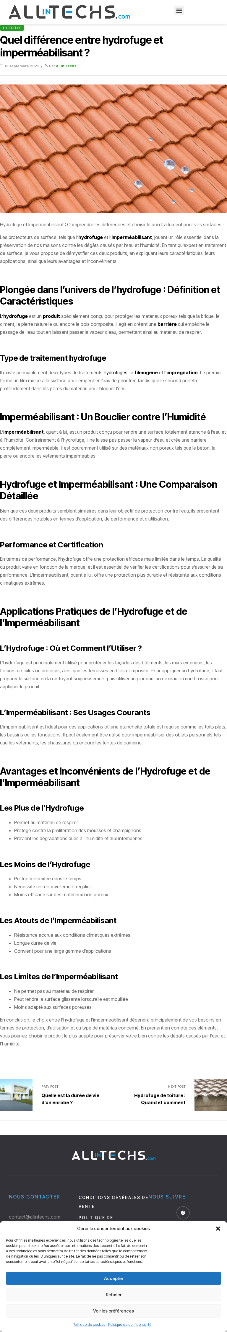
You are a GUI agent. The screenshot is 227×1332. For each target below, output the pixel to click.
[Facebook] (183, 1212)
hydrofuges (115, 372)
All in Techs (66, 66)
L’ (14, 316)
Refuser (113, 1294)
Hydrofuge (12, 28)
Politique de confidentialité (129, 1324)
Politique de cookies (89, 1324)
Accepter (113, 1278)
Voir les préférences (113, 1311)
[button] (218, 1229)
